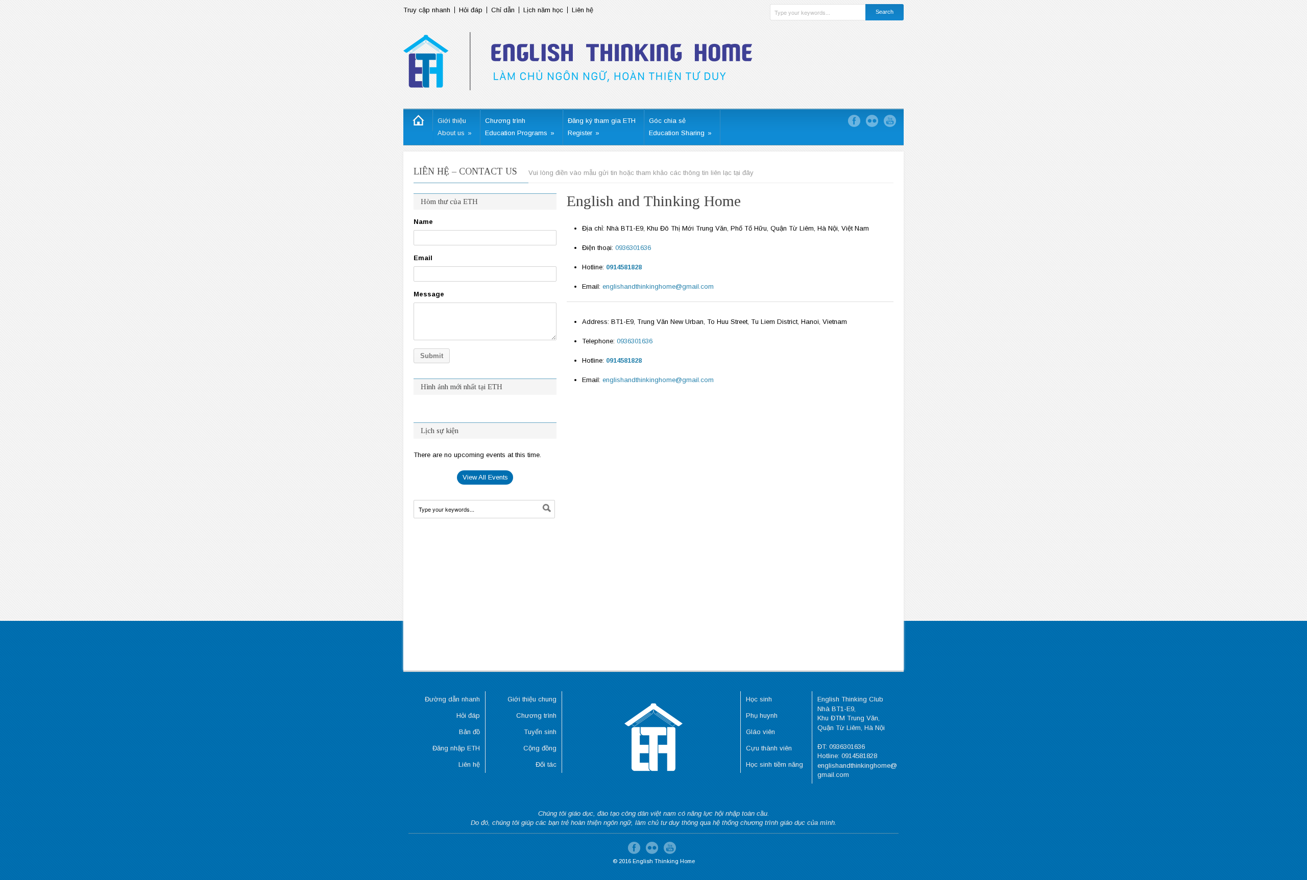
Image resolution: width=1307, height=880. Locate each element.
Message (429, 294)
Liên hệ (582, 10)
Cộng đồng (539, 748)
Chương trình (536, 715)
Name (423, 221)
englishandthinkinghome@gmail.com (658, 286)
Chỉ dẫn (503, 10)
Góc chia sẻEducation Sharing (680, 127)
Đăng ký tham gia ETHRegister (602, 127)
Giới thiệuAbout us (455, 127)
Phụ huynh (762, 715)
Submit (431, 356)
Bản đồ (469, 732)
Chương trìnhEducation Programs (519, 127)
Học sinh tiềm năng (774, 764)
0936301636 (633, 248)
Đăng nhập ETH (456, 748)
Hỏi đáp (470, 10)
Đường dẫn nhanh (452, 699)
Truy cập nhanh (426, 10)
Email (423, 258)
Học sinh (759, 699)
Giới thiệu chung (531, 699)
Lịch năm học (543, 10)
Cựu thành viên (769, 748)
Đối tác (546, 764)
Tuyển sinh (540, 732)
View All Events (485, 477)
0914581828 (624, 267)
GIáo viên (760, 732)
